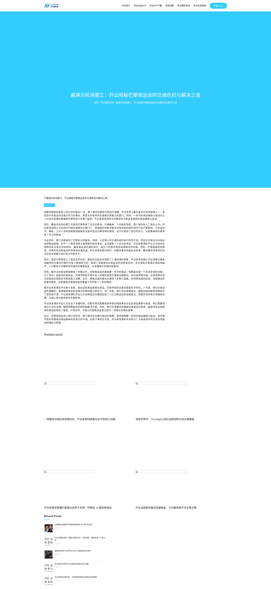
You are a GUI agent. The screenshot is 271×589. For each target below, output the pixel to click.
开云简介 (126, 5)
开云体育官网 (101, 218)
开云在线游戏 (199, 5)
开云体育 (51, 287)
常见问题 (169, 5)
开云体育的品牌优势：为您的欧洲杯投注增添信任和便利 (76, 577)
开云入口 (218, 5)
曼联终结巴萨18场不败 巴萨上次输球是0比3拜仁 (73, 551)
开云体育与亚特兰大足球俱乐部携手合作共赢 (71, 564)
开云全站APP (140, 5)
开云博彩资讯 (183, 5)
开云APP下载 (155, 5)
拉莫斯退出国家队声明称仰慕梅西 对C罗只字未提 (73, 525)
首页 (96, 102)
